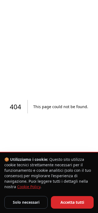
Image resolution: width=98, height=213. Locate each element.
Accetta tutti (72, 202)
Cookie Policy (28, 186)
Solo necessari (26, 202)
